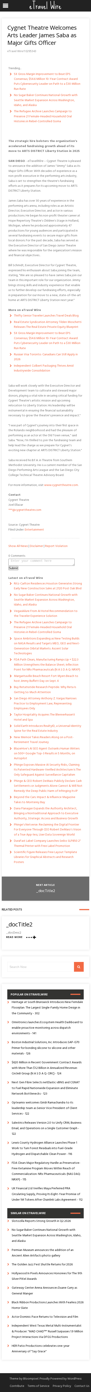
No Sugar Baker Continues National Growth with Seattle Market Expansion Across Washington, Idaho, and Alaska (46, 100)
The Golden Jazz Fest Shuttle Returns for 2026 (42, 1264)
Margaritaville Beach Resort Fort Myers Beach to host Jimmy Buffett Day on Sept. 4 (46, 679)
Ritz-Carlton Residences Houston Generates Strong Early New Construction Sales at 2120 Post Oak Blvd (48, 586)
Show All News (18, 546)
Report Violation (56, 546)
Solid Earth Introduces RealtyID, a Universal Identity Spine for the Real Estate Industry (47, 728)
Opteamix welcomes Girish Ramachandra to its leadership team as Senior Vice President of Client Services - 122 (44, 1108)
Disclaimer (36, 546)
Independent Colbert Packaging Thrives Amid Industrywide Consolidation (44, 368)
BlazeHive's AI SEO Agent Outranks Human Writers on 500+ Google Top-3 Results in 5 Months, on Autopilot (47, 753)
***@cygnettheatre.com (24, 510)
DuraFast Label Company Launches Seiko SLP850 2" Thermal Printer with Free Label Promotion (47, 843)
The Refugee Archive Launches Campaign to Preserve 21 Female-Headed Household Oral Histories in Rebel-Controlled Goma (43, 116)
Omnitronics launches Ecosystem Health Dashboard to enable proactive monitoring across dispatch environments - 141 (47, 1028)
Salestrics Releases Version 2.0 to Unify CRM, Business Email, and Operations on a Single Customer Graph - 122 (46, 1128)
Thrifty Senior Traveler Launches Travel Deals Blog (46, 315)
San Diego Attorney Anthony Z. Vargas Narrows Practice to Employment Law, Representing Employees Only (45, 703)
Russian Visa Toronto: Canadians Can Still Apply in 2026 (46, 357)
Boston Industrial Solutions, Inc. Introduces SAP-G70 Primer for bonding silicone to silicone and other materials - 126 (46, 1048)
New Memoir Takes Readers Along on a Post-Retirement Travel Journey (44, 740)
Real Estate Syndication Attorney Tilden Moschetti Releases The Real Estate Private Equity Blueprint (48, 325)
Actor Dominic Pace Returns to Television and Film (45, 1316)
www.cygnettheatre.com (61, 485)
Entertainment (34, 529)
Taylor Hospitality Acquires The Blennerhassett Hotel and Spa (44, 717)
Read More (14, 937)
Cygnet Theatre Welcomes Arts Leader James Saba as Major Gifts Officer (42, 35)
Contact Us (81, 1386)
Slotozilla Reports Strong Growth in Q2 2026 (41, 1221)
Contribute (17, 1386)
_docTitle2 (45, 891)
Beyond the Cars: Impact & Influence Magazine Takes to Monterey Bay (44, 800)
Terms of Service (38, 1386)
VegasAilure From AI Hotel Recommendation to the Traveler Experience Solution (46, 614)
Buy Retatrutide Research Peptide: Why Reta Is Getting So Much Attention (45, 690)
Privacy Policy (62, 1386)
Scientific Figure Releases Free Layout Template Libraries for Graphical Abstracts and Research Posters (45, 857)
